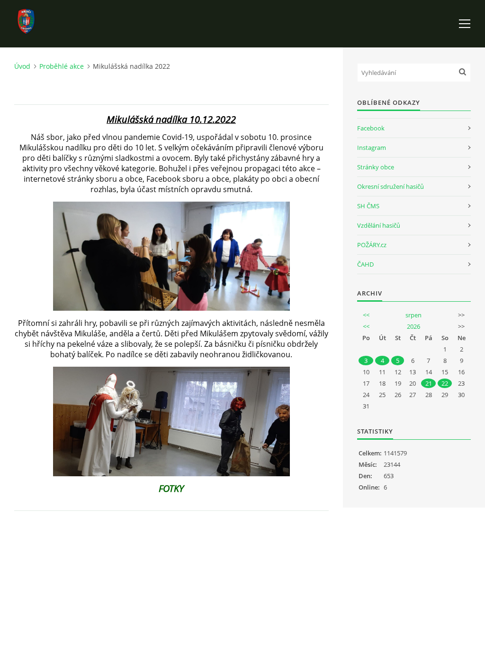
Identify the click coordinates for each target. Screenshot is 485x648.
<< (366, 315)
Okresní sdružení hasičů (390, 186)
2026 (413, 326)
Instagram (371, 147)
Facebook (371, 128)
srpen (413, 315)
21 (428, 383)
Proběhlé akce (61, 66)
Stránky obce (375, 167)
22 (444, 383)
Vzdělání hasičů (378, 225)
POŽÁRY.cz (371, 245)
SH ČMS (368, 206)
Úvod (22, 66)
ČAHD (365, 264)
